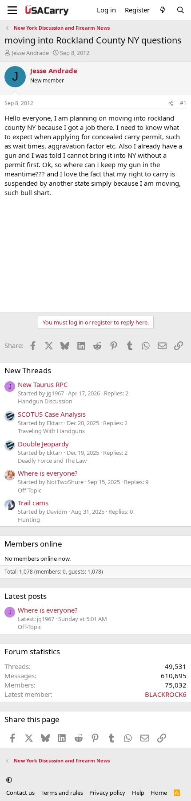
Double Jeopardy (43, 443)
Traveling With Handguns (51, 431)
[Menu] (12, 10)
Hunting (29, 520)
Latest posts (25, 596)
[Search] (180, 10)
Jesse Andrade (30, 53)
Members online (33, 544)
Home (159, 793)
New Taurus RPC (43, 384)
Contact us (20, 793)
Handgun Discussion (45, 401)
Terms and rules (62, 793)
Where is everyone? (48, 473)
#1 (183, 103)
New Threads (27, 370)
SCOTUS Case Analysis (52, 414)
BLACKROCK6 (166, 694)
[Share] (171, 103)
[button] (9, 780)
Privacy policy (107, 793)
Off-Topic (29, 490)
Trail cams (33, 502)
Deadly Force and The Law (52, 461)
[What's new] (162, 10)
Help (138, 793)
